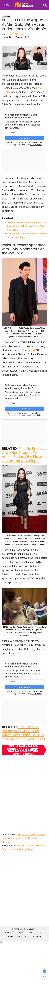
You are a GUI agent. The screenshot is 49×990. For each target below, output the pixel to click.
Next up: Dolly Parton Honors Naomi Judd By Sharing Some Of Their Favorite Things (23, 750)
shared (31, 350)
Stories (6, 16)
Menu (6, 5)
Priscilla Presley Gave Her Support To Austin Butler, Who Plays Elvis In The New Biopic (26, 226)
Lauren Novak (14, 34)
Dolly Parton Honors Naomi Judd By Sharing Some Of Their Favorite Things (23, 838)
